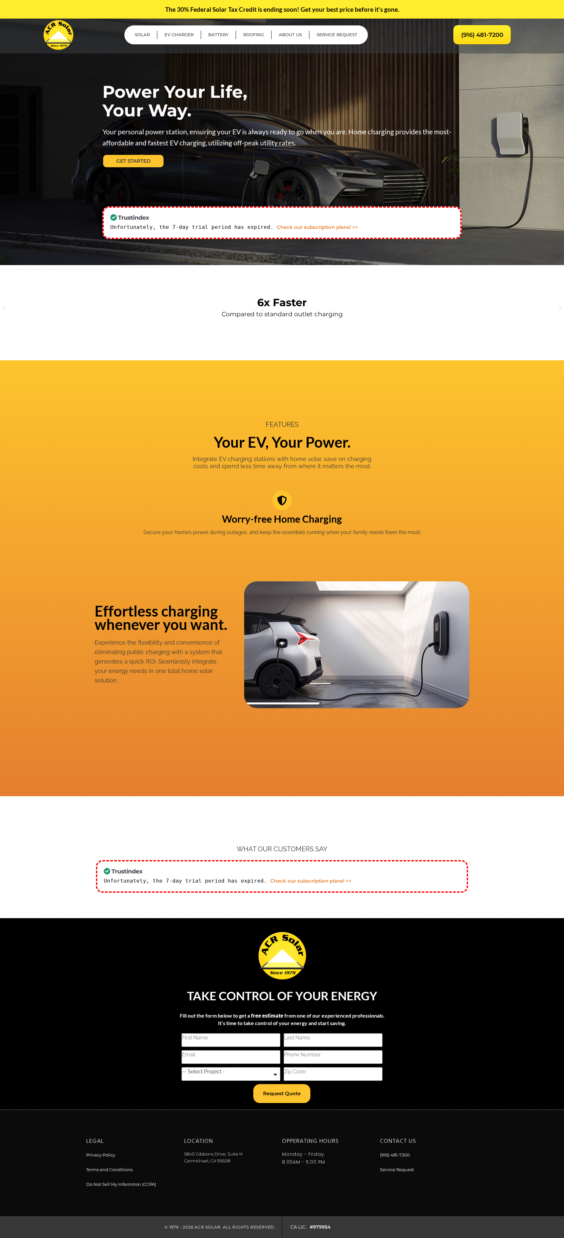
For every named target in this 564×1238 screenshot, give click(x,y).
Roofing (253, 34)
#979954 (320, 1227)
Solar (142, 34)
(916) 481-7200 (482, 34)
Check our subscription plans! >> (317, 227)
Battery (218, 34)
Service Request (337, 34)
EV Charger (179, 34)
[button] (4, 308)
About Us (290, 34)
